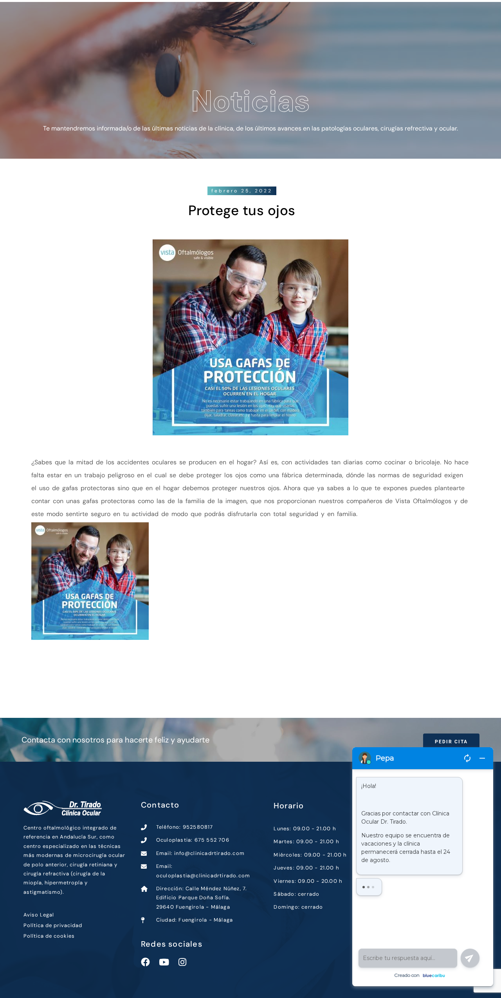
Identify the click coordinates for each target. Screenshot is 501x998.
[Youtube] (163, 962)
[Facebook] (145, 962)
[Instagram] (182, 962)
